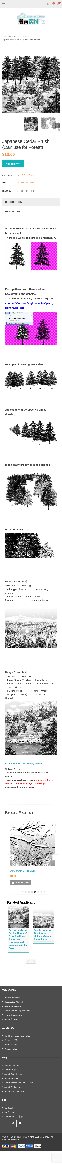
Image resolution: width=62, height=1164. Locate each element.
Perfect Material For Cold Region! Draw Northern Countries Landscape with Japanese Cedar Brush (18, 939)
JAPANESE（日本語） (14, 1116)
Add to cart (13, 164)
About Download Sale (14, 1091)
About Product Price (13, 1087)
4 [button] (32, 892)
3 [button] (28, 892)
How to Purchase (12, 997)
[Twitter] (22, 191)
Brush (27, 36)
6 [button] (38, 892)
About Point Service (13, 1074)
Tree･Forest (29, 175)
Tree (26, 183)
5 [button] (35, 892)
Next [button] (56, 86)
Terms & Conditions (13, 1015)
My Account (9, 1112)
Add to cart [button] (22, 882)
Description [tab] (13, 202)
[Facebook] (17, 191)
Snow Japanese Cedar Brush (23, 871)
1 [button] (22, 892)
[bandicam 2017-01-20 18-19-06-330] (31, 124)
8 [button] (44, 892)
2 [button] (25, 892)
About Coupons (11, 1070)
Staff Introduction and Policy (17, 1036)
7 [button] (41, 892)
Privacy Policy (10, 1049)
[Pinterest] (27, 191)
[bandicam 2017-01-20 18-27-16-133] (48, 124)
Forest (21, 183)
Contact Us (9, 1108)
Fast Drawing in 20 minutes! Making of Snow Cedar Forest (42, 935)
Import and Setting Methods (17, 1010)
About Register (11, 1078)
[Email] (32, 191)
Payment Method (12, 1065)
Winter (31, 183)
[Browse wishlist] (53, 4)
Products (18, 36)
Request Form (11, 1044)
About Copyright (11, 1019)
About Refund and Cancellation (18, 1083)
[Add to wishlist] (52, 831)
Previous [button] (4, 125)
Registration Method (13, 1002)
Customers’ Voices (12, 1040)
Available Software (12, 1006)
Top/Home (6, 36)
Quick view (52, 825)
